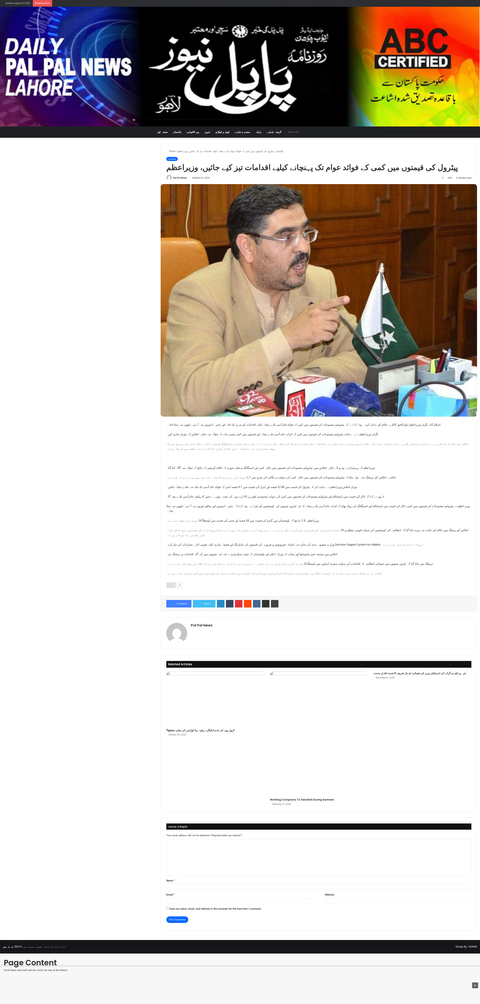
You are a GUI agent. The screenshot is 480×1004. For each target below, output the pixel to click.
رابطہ (258, 132)
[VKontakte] (256, 603)
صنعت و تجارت (242, 132)
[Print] (274, 603)
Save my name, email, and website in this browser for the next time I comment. (216, 908)
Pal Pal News (180, 178)
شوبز (207, 132)
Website (329, 894)
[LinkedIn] (220, 603)
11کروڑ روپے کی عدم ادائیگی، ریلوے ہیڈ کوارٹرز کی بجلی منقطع (200, 730)
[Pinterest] (238, 603)
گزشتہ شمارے (274, 132)
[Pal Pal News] (240, 67)
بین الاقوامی (193, 132)
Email (170, 894)
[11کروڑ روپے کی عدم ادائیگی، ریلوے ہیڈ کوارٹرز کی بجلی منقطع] (215, 699)
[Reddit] (247, 603)
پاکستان (177, 132)
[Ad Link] (240, 985)
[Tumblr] (229, 603)
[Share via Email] (265, 603)
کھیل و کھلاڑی (222, 132)
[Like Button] (171, 585)
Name (170, 880)
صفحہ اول (162, 132)
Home (171, 151)
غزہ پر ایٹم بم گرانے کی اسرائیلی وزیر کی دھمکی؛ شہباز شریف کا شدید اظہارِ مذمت (420, 673)
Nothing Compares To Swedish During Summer (302, 800)
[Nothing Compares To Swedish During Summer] (319, 733)
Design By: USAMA (466, 946)
